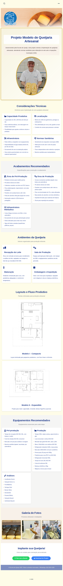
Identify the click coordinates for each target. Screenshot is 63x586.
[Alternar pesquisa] (4, 3)
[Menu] (59, 3)
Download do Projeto (41, 558)
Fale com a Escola (21, 558)
